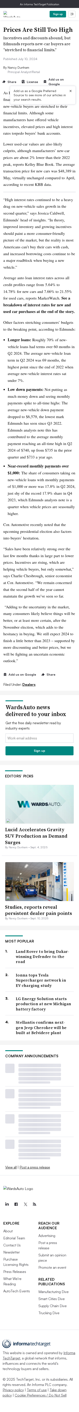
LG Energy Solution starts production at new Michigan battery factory (43, 1004)
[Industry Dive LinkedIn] (6, 1204)
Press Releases (14, 1271)
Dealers (29, 684)
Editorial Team (14, 1238)
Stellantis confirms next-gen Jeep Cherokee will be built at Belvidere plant (41, 1027)
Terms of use (37, 1390)
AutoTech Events (16, 1291)
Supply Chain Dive (52, 1306)
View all (11, 1167)
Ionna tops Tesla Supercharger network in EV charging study (41, 980)
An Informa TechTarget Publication (39, 4)
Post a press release (35, 1167)
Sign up (58, 14)
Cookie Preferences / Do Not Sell (40, 1395)
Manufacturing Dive (53, 1291)
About (8, 1231)
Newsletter (11, 1252)
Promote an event (52, 1267)
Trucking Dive (48, 1313)
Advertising (46, 1235)
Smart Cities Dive (51, 1299)
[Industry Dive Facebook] (16, 1204)
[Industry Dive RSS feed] (34, 1204)
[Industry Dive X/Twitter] (25, 1204)
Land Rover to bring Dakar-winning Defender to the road (42, 956)
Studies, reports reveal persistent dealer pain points (38, 910)
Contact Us (12, 1245)
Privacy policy (13, 1390)
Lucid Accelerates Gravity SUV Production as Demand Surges (36, 835)
